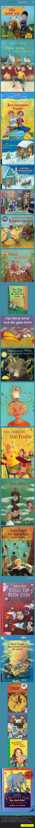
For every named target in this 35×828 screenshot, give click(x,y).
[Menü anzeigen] (33, 2)
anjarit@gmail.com (30, 577)
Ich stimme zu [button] (27, 825)
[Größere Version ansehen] (17, 66)
